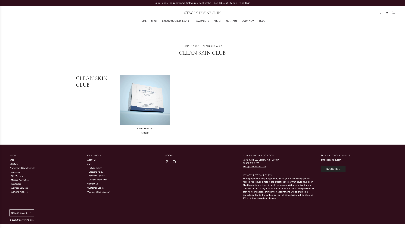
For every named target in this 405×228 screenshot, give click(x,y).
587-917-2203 (252, 163)
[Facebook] (166, 161)
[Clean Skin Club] (145, 100)
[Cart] (393, 13)
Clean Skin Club (145, 128)
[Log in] (386, 13)
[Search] (380, 13)
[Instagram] (174, 161)
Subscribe (333, 169)
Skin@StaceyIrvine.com (254, 166)
